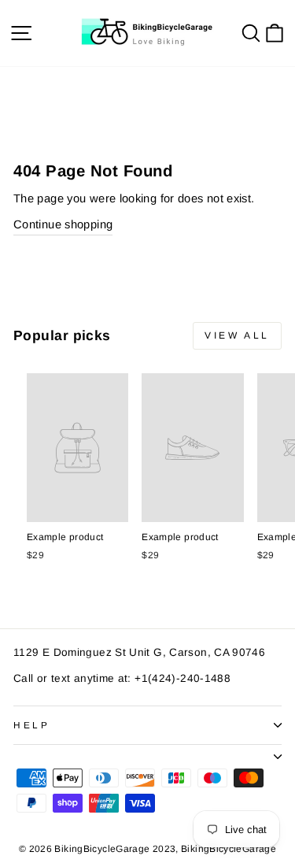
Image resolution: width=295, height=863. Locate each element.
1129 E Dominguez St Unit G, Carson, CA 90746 (139, 652)
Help (31, 725)
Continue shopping (62, 224)
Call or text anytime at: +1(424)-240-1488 (121, 678)
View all (237, 335)
